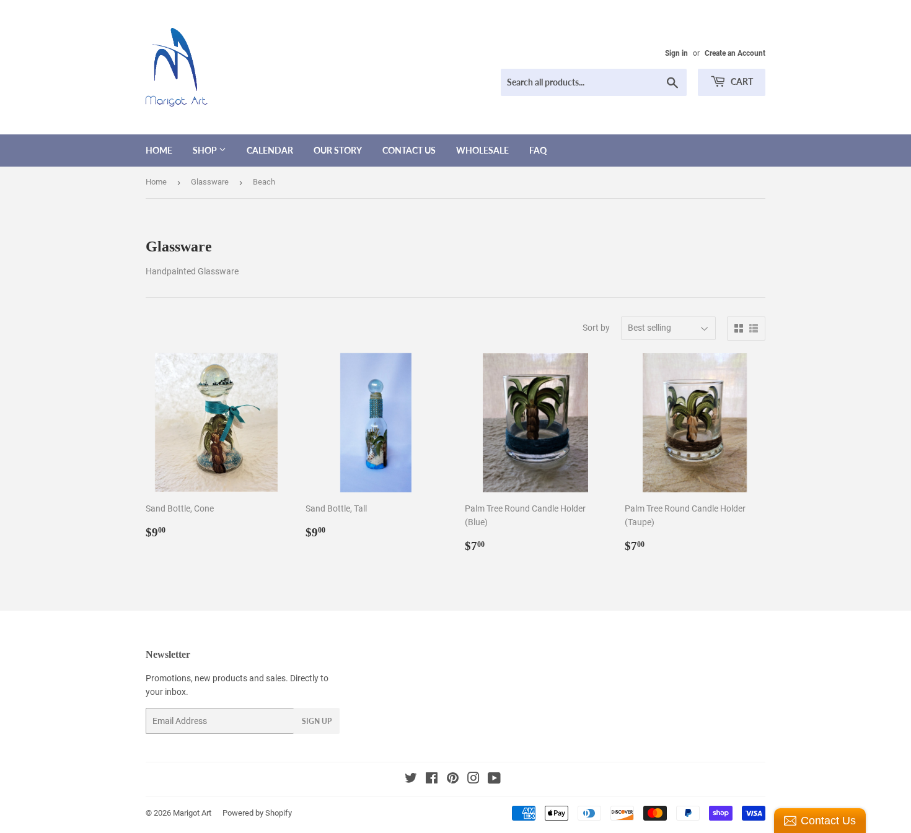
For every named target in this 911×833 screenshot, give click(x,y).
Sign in (676, 53)
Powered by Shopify (257, 813)
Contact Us (409, 150)
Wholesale (482, 150)
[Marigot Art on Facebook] (431, 780)
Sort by (596, 328)
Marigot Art (192, 813)
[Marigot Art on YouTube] (494, 780)
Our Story (338, 150)
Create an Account (735, 53)
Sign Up (317, 721)
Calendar (270, 150)
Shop (206, 150)
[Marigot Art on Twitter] (411, 780)
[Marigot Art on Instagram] (473, 780)
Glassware (210, 181)
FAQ (538, 150)
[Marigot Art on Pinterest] (452, 780)
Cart (741, 81)
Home (159, 150)
